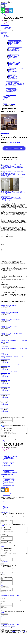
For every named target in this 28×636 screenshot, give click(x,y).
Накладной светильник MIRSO (7, 392)
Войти (2, 564)
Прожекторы (11, 65)
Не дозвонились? (7, 27)
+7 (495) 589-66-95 (5, 25)
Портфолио (5, 97)
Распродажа (5, 505)
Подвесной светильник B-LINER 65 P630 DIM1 (11, 333)
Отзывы (5, 98)
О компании (6, 36)
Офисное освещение (12, 56)
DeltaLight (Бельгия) (12, 71)
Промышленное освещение (14, 55)
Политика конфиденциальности (6, 499)
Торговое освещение (13, 57)
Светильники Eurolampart (14, 72)
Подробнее (3, 426)
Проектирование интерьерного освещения (10, 595)
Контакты (5, 100)
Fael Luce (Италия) (12, 74)
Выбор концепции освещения (12, 81)
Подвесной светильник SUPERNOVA (9, 326)
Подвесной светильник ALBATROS (9, 371)
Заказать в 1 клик (4, 309)
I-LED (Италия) (11, 75)
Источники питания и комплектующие (17, 60)
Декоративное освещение (14, 48)
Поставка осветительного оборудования (15, 83)
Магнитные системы (13, 45)
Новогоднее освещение (11, 95)
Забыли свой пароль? (5, 561)
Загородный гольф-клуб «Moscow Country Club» (11, 166)
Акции (4, 99)
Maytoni (10, 70)
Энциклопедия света (7, 508)
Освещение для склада (13, 58)
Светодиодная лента (12, 49)
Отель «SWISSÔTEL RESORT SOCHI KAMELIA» (12, 177)
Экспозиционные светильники (15, 41)
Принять (2, 634)
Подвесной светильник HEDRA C (8, 305)
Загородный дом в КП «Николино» (8, 200)
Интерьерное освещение (11, 92)
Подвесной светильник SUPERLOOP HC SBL (11, 319)
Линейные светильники (13, 52)
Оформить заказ (4, 613)
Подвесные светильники (13, 42)
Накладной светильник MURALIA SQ (9, 378)
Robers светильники (12, 76)
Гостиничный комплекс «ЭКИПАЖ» (9, 170)
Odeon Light (11, 69)
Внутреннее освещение (11, 38)
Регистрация (3, 562)
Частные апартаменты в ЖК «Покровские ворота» (12, 191)
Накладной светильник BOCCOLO (8, 407)
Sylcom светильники (12, 78)
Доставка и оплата (7, 96)
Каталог (5, 37)
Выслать (2, 574)
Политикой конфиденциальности (17, 631)
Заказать (2, 308)
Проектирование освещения (12, 82)
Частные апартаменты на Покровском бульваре (11, 197)
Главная (5, 35)
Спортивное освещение (11, 88)
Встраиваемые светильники (14, 40)
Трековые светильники (13, 51)
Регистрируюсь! (4, 586)
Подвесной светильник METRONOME (9, 312)
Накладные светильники (13, 43)
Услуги (4, 79)
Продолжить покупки (5, 626)
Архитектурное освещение (12, 86)
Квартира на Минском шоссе (7, 193)
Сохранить (3, 591)
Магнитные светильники (14, 50)
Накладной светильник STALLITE (8, 399)
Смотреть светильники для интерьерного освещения (12, 412)
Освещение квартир (5, 133)
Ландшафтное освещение (11, 90)
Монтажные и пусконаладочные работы (15, 84)
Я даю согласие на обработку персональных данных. (12, 612)
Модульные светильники (13, 54)
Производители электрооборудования (14, 68)
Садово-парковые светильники (15, 67)
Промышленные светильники (15, 47)
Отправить (3, 534)
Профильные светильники (14, 44)
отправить (3, 435)
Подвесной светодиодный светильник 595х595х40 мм (13, 364)
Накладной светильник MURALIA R (9, 385)
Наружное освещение (10, 61)
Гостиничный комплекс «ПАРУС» (8, 173)
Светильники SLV (12, 77)
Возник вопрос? (6, 28)
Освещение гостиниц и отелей (7, 130)
